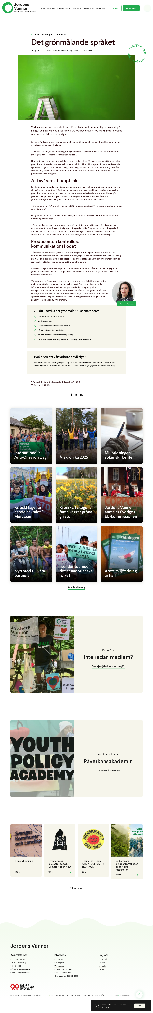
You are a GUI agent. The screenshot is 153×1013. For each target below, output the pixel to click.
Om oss (42, 8)
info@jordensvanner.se (20, 969)
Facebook (103, 959)
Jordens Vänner (29, 946)
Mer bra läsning (76, 588)
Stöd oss (51, 8)
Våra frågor (101, 8)
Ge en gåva (59, 963)
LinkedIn (102, 966)
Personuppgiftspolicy (19, 973)
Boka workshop (63, 8)
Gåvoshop (76, 8)
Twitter (102, 963)
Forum (115, 8)
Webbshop (59, 966)
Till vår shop (76, 888)
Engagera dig (88, 8)
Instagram (103, 969)
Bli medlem (131, 8)
